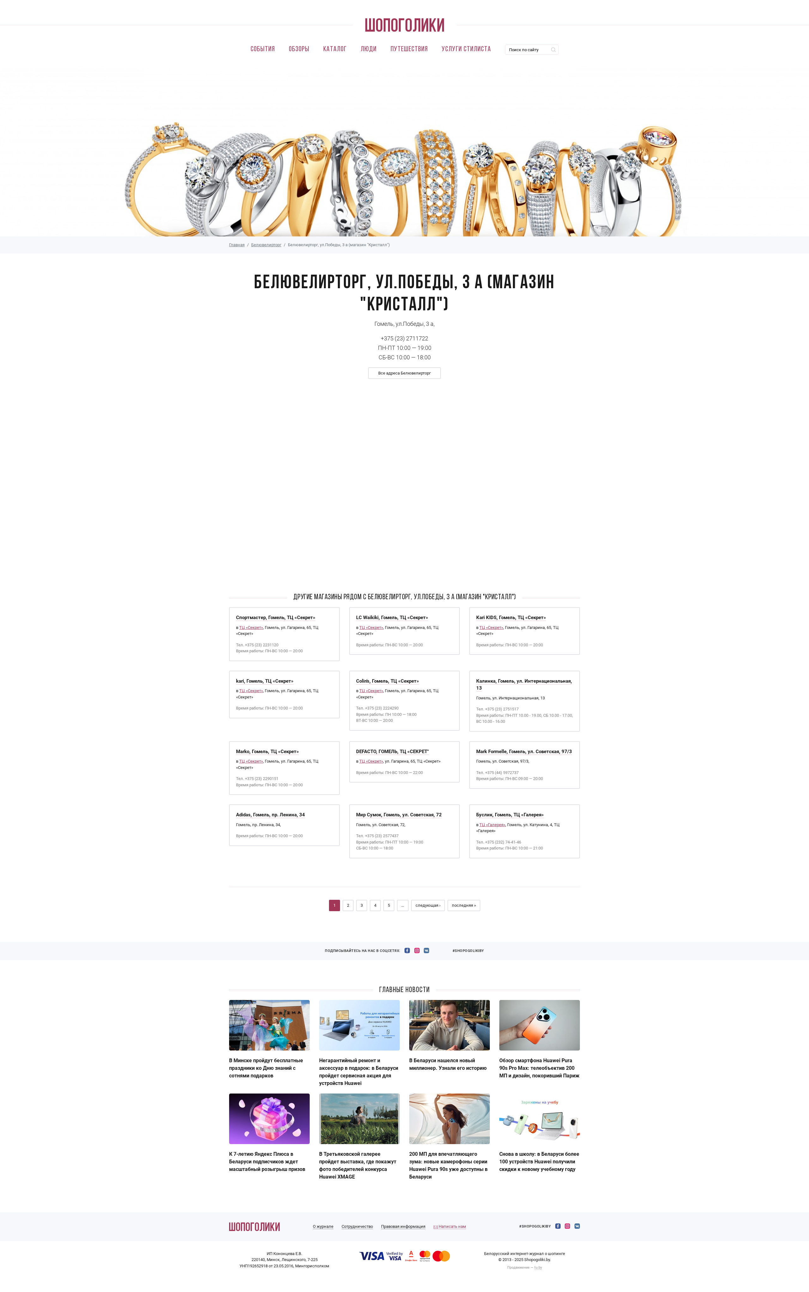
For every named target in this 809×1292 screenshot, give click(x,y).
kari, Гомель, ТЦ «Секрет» (265, 681)
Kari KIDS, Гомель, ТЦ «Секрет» (511, 617)
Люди (369, 49)
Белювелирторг (266, 244)
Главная (237, 244)
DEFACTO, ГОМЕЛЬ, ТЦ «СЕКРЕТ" (392, 751)
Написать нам (452, 1226)
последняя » (464, 905)
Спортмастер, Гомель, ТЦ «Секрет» (275, 617)
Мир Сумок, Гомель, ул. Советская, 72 (399, 815)
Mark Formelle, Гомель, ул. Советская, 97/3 (524, 751)
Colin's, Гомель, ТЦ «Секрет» (387, 681)
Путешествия (409, 49)
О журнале (323, 1226)
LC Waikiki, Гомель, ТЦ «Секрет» (392, 617)
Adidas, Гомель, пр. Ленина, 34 (270, 815)
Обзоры (299, 49)
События (263, 49)
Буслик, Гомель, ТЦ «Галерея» (510, 815)
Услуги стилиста (466, 49)
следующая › (428, 905)
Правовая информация (403, 1226)
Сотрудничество (357, 1226)
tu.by (538, 1267)
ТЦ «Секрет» (251, 627)
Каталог (335, 49)
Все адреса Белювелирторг (404, 373)
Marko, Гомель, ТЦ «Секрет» (267, 751)
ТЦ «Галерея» (492, 824)
